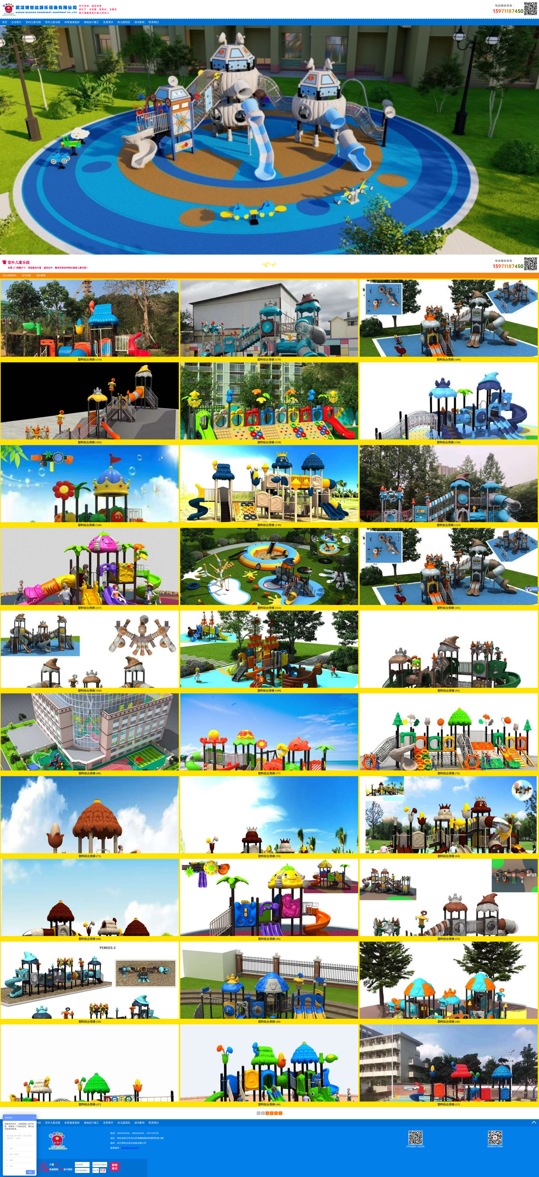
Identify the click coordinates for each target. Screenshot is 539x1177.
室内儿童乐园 (33, 22)
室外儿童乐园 (52, 22)
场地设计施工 (91, 22)
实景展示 (108, 22)
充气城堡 (26, 275)
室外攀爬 (40, 275)
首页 (4, 22)
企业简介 (16, 22)
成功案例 (139, 22)
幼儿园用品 (123, 22)
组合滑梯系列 (9, 275)
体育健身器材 (72, 22)
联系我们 (154, 22)
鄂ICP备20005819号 (130, 1148)
